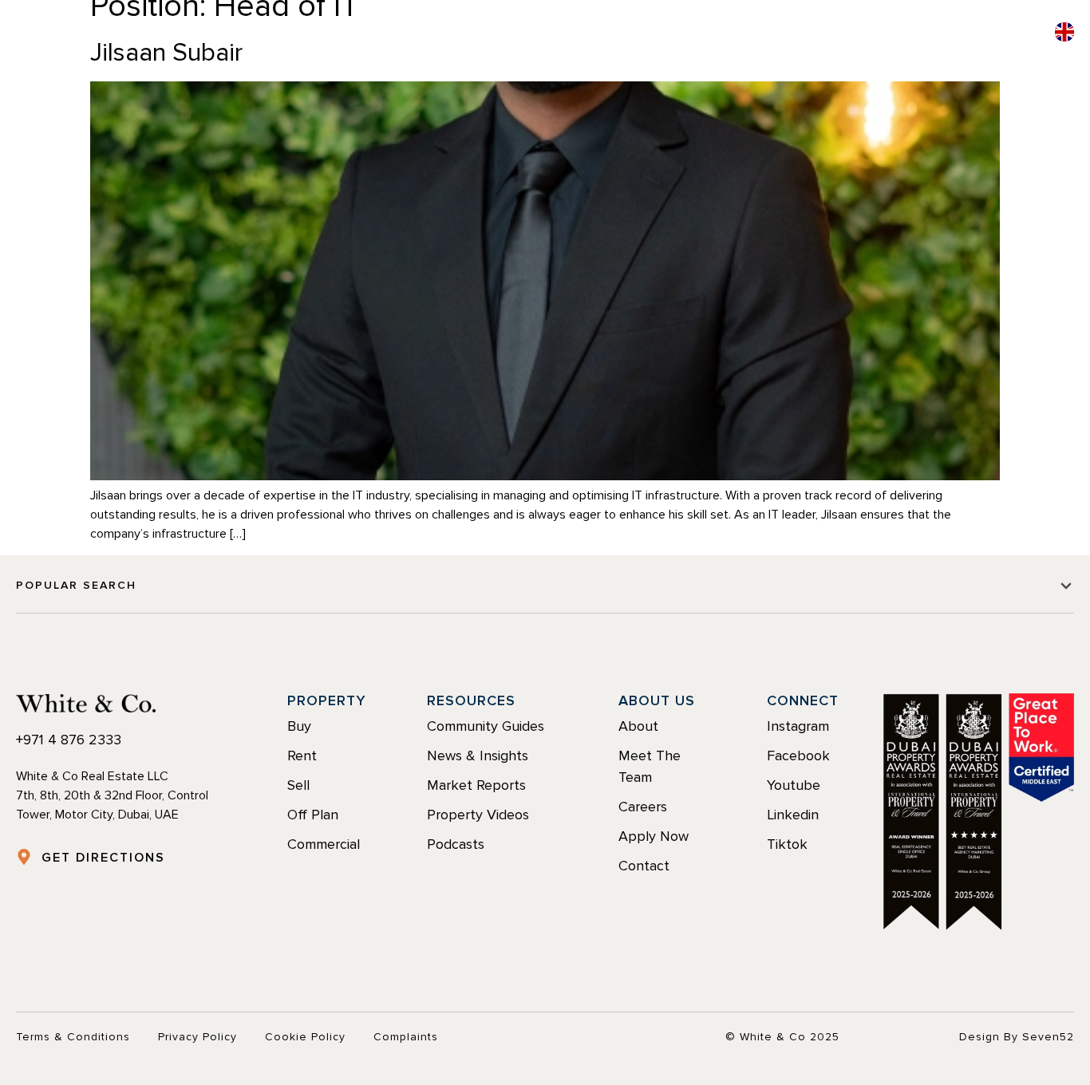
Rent (434, 34)
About (762, 34)
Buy (380, 34)
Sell (490, 34)
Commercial (668, 34)
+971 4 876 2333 (68, 739)
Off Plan (563, 34)
